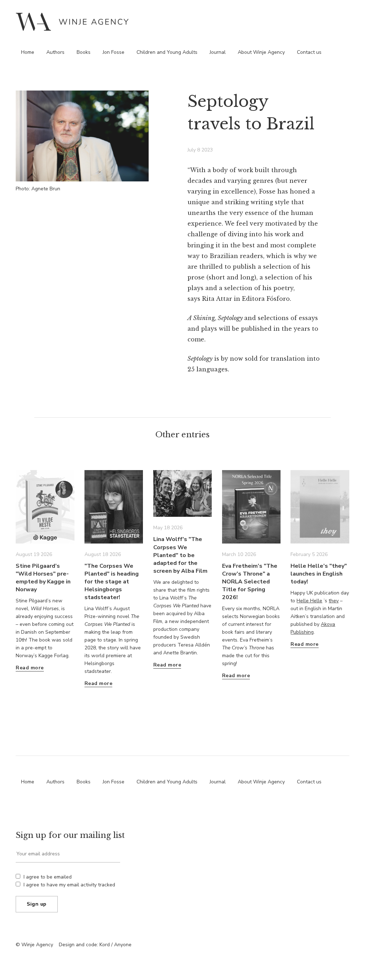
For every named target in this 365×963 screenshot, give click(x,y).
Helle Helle (309, 600)
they (334, 600)
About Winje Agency (261, 52)
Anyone (123, 944)
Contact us (309, 52)
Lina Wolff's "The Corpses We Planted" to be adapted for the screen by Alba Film (180, 555)
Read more (30, 667)
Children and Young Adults (167, 52)
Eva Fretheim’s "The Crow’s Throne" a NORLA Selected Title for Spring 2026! (249, 581)
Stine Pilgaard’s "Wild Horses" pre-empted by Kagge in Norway (43, 577)
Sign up (37, 904)
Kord (104, 944)
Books (84, 52)
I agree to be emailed (48, 877)
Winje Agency (72, 21)
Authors (55, 52)
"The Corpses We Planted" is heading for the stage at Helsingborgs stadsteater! (111, 581)
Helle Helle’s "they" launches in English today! (319, 574)
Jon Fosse (113, 52)
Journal (218, 52)
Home (27, 52)
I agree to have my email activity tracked (69, 884)
